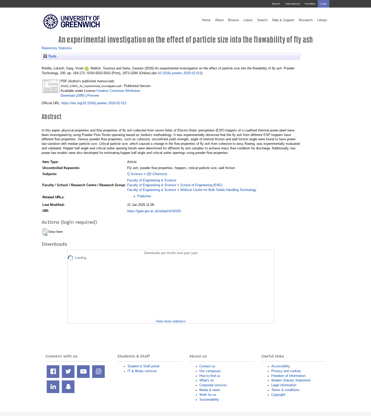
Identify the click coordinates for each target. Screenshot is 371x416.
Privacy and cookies (286, 371)
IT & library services (142, 371)
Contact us (207, 366)
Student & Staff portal (143, 366)
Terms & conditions (285, 390)
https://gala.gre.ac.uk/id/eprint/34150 (154, 211)
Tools (52, 56)
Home (206, 20)
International (292, 3)
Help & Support (283, 20)
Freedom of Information (288, 376)
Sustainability (209, 399)
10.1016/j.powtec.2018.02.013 (179, 73)
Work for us (207, 395)
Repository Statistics (57, 48)
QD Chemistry (157, 174)
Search (276, 3)
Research (306, 20)
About (219, 20)
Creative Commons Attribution (118, 91)
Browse (233, 20)
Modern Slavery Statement (290, 380)
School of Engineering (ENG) (201, 185)
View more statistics (171, 321)
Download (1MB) (73, 95)
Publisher (144, 196)
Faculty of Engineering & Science (151, 180)
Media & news (209, 390)
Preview (93, 95)
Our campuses (210, 371)
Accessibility (280, 366)
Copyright (278, 395)
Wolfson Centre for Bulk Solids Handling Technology (218, 190)
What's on (206, 380)
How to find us (209, 376)
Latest (248, 20)
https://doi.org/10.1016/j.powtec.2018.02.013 (93, 103)
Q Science (135, 174)
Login (323, 3)
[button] (45, 232)
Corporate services (213, 385)
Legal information (283, 385)
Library (322, 20)
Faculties (310, 3)
